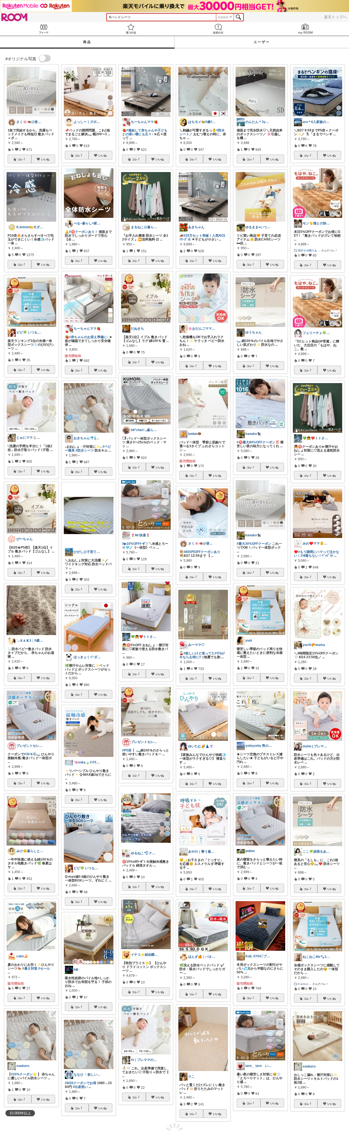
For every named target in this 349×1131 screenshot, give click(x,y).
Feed (43, 28)
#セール (44, 968)
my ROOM (305, 28)
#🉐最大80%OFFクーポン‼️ (258, 442)
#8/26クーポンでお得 (80, 1083)
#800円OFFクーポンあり (201, 552)
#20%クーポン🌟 (24, 1074)
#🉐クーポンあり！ (83, 232)
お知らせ (218, 28)
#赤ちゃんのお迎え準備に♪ (89, 337)
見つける (130, 28)
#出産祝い (80, 1087)
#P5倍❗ (129, 750)
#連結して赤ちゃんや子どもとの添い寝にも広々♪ (144, 132)
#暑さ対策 (29, 968)
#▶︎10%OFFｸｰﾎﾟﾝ (135, 544)
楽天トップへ (335, 17)
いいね (45, 159)
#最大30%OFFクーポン (254, 544)
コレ (20, 159)
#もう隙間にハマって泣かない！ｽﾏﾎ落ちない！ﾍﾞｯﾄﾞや (316, 554)
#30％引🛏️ (32, 754)
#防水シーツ (85, 450)
